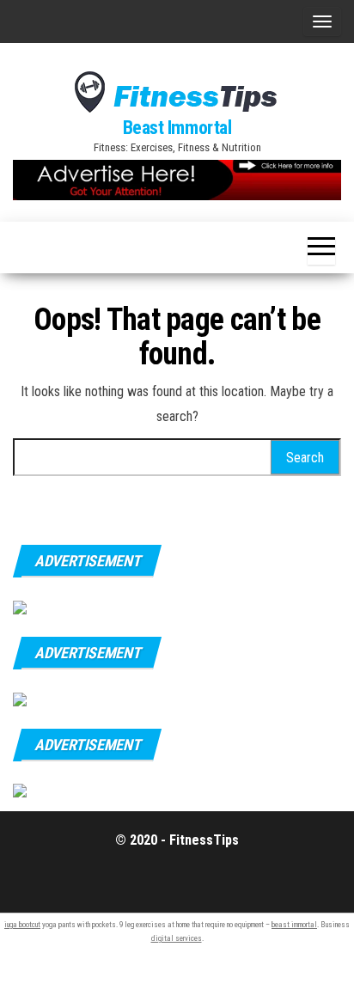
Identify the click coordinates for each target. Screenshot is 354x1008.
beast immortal (294, 924)
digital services (176, 938)
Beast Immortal (177, 127)
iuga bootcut (22, 924)
